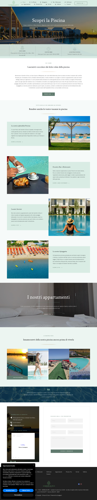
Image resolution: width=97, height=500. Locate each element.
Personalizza (18, 495)
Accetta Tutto (10, 490)
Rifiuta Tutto (26, 490)
